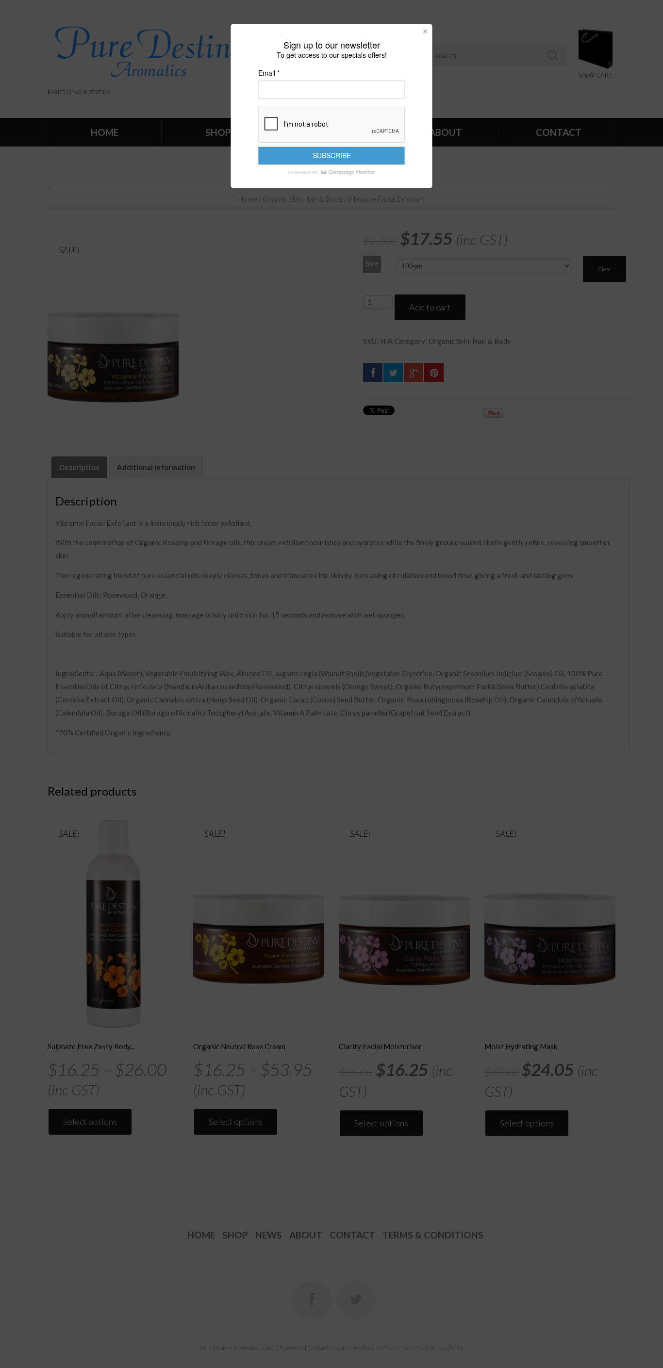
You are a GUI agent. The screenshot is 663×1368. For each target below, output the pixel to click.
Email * (269, 73)
